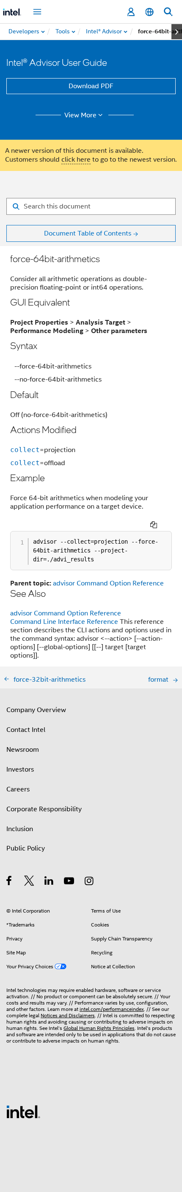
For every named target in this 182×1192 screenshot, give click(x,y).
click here (76, 159)
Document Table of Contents (87, 233)
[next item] (176, 31)
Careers (18, 789)
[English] (149, 12)
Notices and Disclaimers (68, 1015)
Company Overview (36, 710)
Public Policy (25, 848)
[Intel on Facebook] (9, 882)
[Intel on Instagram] (89, 882)
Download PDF (91, 86)
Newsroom (22, 749)
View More (80, 115)
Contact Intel (25, 730)
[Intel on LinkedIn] (49, 882)
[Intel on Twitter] (29, 882)
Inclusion (19, 829)
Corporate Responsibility (44, 809)
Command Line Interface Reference (64, 622)
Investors (20, 769)
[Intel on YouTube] (69, 882)
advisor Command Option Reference (108, 583)
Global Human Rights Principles (99, 1028)
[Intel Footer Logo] (23, 1111)
